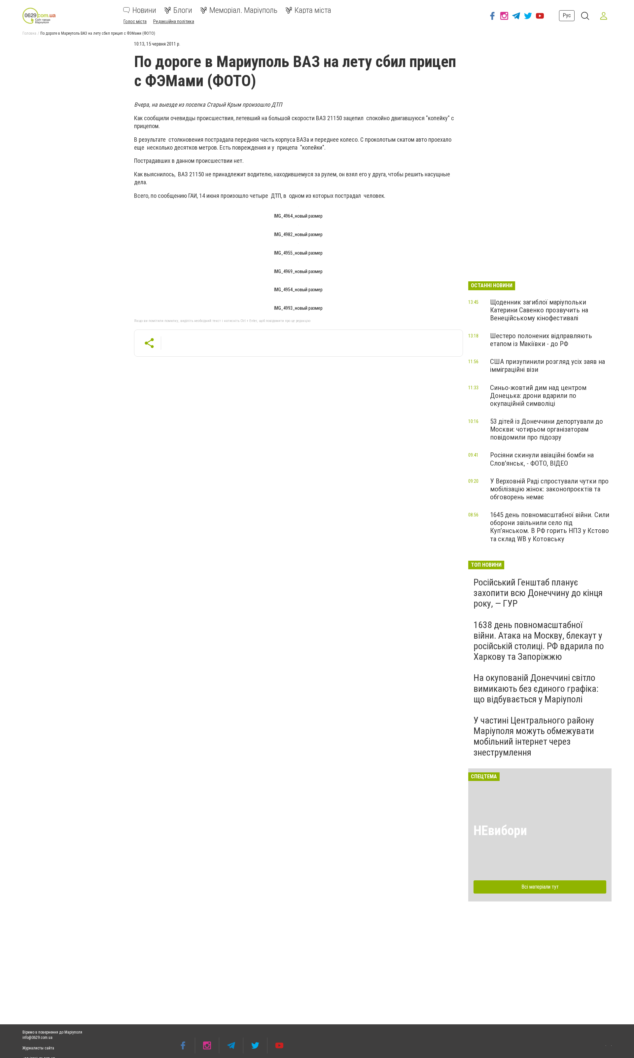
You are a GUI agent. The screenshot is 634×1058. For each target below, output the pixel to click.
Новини (144, 10)
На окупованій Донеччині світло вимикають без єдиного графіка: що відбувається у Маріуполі (536, 688)
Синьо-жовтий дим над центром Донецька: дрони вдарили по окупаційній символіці (538, 395)
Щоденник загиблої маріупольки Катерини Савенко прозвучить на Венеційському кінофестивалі (539, 310)
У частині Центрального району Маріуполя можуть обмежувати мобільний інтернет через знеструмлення (534, 736)
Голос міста (135, 21)
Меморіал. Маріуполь (243, 10)
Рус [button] (567, 15)
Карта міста (313, 10)
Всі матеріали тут (540, 887)
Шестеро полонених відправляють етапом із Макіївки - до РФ (541, 340)
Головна (29, 33)
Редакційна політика (173, 21)
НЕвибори (500, 830)
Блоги (182, 10)
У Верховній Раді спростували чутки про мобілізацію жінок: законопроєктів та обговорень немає (549, 489)
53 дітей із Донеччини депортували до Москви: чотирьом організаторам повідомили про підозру (546, 429)
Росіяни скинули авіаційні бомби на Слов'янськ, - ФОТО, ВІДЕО (542, 459)
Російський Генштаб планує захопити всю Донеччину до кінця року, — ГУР (538, 593)
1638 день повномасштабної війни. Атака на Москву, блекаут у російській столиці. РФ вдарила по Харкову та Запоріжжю (539, 640)
